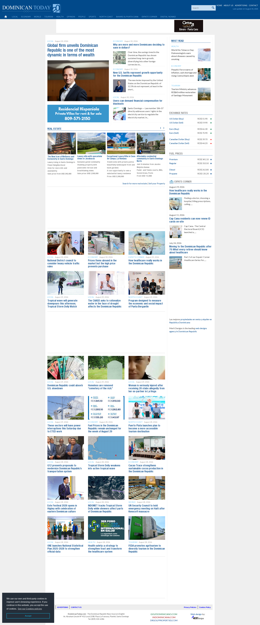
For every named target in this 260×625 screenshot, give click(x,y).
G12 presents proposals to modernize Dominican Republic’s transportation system (64, 468)
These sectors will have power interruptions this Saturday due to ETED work (64, 428)
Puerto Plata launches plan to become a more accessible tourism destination (144, 428)
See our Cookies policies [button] (30, 609)
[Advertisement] (106, 26)
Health (60, 16)
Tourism (48, 16)
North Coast (106, 16)
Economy (26, 16)
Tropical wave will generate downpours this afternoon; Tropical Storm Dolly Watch (62, 304)
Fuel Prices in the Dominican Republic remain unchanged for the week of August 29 (104, 428)
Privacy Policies (190, 607)
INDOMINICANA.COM (164, 617)
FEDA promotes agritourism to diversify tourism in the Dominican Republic (147, 549)
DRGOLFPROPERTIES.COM (164, 620)
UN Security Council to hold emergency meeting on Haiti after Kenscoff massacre (147, 509)
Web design (196, 614)
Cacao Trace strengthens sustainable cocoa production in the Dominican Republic (146, 468)
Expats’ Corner (149, 16)
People (81, 16)
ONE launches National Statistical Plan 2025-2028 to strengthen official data (65, 549)
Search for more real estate (135, 183)
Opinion (71, 16)
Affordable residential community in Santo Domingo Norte (150, 159)
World (37, 16)
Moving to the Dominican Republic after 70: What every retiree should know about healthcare (190, 250)
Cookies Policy (205, 607)
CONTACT (253, 5)
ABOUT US (228, 5)
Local (15, 16)
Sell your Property (157, 183)
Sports (92, 16)
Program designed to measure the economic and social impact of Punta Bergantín (146, 304)
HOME (219, 5)
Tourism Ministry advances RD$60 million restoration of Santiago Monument (183, 92)
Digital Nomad (168, 16)
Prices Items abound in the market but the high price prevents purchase (102, 263)
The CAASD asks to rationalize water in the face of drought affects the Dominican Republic (104, 304)
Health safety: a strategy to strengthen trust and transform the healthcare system (105, 549)
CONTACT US (76, 607)
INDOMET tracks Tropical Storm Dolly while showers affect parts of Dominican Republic (105, 509)
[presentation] (160, 127)
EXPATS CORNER (182, 182)
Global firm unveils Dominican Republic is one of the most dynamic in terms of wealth (72, 50)
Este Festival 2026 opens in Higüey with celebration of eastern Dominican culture (62, 509)
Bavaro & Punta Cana (127, 16)
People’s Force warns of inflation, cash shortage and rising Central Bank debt (183, 72)
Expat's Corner (136, 257)
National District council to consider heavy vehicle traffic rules (63, 263)
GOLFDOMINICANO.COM (164, 614)
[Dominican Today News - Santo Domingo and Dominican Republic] (31, 8)
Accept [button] (28, 616)
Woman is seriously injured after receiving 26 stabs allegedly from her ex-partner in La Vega (147, 388)
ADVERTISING (241, 5)
